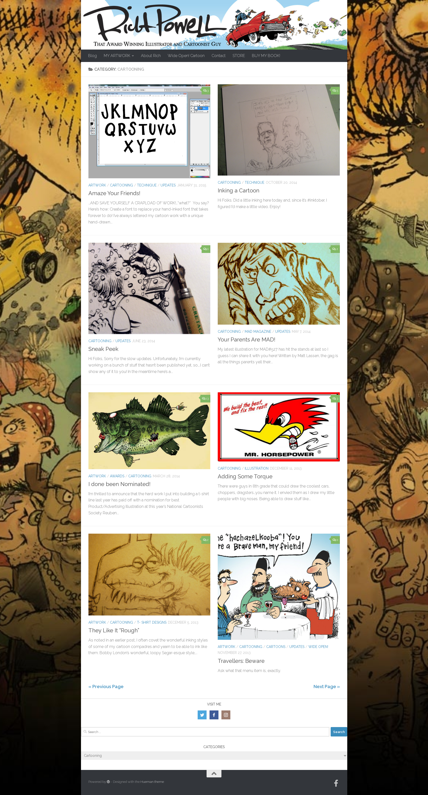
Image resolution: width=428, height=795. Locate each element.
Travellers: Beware (241, 661)
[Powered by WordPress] (108, 781)
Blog (92, 55)
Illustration (256, 468)
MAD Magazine (258, 332)
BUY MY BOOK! (266, 55)
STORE (239, 55)
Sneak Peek (103, 349)
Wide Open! (318, 647)
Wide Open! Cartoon (186, 55)
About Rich (151, 55)
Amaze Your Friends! (114, 193)
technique (147, 185)
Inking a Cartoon (238, 190)
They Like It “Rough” (113, 630)
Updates (168, 185)
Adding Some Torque (245, 476)
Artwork (97, 185)
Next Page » (327, 686)
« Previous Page (106, 686)
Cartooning (121, 185)
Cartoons (275, 647)
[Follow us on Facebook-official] (336, 783)
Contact (219, 55)
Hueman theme (152, 782)
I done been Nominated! (119, 484)
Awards (117, 476)
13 (207, 398)
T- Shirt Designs (151, 622)
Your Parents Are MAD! (246, 339)
